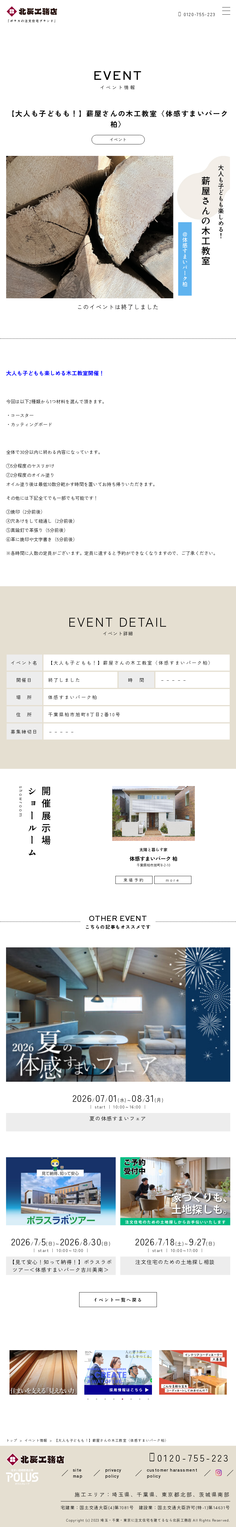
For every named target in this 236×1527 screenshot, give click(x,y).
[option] (153, 835)
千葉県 (146, 1494)
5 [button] (122, 1399)
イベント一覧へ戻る (118, 1299)
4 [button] (114, 1399)
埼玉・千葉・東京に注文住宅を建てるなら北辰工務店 (146, 1520)
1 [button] (88, 1399)
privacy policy (113, 1473)
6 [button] (131, 1399)
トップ (12, 1440)
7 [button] (139, 1399)
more (173, 880)
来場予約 (133, 880)
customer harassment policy (172, 1473)
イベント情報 (35, 1440)
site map (78, 1473)
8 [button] (148, 1399)
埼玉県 (121, 1494)
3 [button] (105, 1399)
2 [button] (96, 1399)
